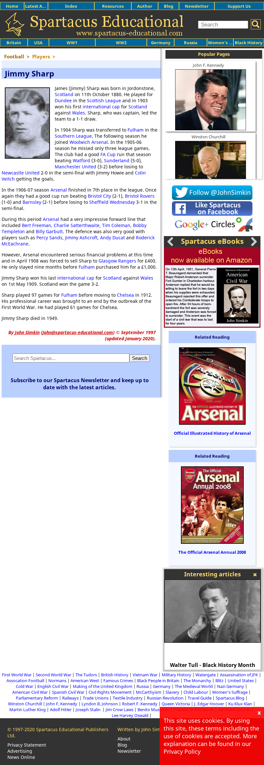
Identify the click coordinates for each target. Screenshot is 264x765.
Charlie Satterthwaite (76, 225)
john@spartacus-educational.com (77, 332)
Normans (57, 680)
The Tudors (86, 675)
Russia (190, 42)
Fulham (135, 130)
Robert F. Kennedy (139, 704)
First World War (17, 675)
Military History (176, 675)
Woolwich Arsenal (89, 142)
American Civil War (30, 692)
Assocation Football (25, 680)
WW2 (121, 42)
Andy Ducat (112, 237)
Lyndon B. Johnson (99, 704)
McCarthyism (148, 692)
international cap (101, 107)
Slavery (172, 692)
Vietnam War (145, 675)
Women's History (226, 42)
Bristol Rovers (140, 196)
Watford (81, 160)
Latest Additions (42, 6)
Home (12, 6)
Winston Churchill (208, 137)
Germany (160, 42)
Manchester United (75, 167)
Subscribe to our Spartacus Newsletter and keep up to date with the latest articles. (80, 384)
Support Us (239, 6)
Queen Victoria (176, 704)
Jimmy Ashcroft (81, 237)
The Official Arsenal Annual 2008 (212, 552)
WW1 (72, 42)
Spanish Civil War (68, 692)
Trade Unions (95, 698)
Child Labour (196, 692)
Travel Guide (200, 698)
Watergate (205, 675)
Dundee (63, 100)
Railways (70, 698)
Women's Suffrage (230, 692)
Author (144, 6)
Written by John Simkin (142, 729)
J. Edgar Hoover (209, 704)
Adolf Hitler (60, 709)
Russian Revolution (165, 698)
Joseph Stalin (88, 709)
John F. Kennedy (208, 65)
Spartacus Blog (230, 698)
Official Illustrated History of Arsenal (212, 433)
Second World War (53, 675)
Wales (78, 113)
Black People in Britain (158, 680)
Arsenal (59, 190)
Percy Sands (49, 237)
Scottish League (104, 100)
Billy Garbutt (49, 231)
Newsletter (197, 6)
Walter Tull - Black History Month (212, 665)
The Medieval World (194, 686)
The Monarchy (197, 680)
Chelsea (125, 295)
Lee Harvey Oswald (130, 715)
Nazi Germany (230, 686)
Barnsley (32, 202)
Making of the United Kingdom (102, 686)
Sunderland (116, 160)
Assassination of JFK (239, 675)
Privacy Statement (26, 745)
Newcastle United (21, 173)
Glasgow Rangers (117, 261)
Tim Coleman (116, 225)
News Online (21, 757)
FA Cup (108, 154)
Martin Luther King (27, 709)
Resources (113, 6)
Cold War (24, 686)
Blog (168, 6)
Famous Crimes (118, 680)
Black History (248, 42)
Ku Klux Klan (240, 704)
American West (85, 680)
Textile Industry (128, 698)
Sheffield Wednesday (112, 202)
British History (114, 675)
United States (241, 680)
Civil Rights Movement (110, 692)
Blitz (219, 680)
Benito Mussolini (153, 709)
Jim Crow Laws (119, 709)
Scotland (64, 94)
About (124, 739)
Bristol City (99, 196)
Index (71, 6)
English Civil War (53, 686)
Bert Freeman (36, 225)
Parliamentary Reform (37, 698)
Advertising (19, 751)
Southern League (73, 136)
